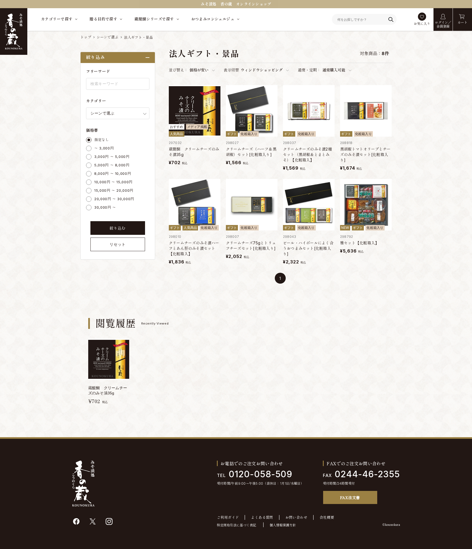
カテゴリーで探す (56, 19)
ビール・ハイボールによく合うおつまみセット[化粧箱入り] (308, 248)
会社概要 (327, 517)
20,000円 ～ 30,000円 (114, 199)
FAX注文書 (350, 497)
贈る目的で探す (103, 19)
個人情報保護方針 (283, 525)
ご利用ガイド (228, 517)
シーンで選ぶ (108, 37)
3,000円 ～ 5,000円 (111, 156)
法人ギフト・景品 (138, 37)
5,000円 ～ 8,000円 (111, 165)
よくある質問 (262, 517)
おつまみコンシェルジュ (213, 19)
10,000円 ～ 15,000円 (113, 182)
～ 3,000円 (104, 148)
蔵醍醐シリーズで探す (154, 19)
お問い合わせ (296, 517)
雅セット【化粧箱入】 (359, 243)
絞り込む (118, 228)
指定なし (101, 139)
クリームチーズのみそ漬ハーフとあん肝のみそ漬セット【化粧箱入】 (194, 248)
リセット (118, 244)
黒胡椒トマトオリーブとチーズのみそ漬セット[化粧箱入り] (365, 154)
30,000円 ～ (105, 207)
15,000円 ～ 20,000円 (113, 190)
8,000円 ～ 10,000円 (112, 173)
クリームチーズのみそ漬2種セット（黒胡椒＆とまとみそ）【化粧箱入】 (307, 154)
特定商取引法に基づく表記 (236, 525)
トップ (85, 37)
